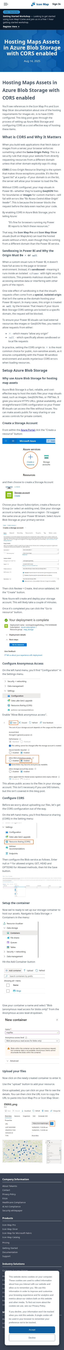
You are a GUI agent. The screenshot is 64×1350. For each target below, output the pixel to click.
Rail (4, 1300)
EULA (4, 1198)
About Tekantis (9, 1186)
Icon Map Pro (9, 1224)
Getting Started (10, 1248)
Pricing (5, 1242)
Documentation (10, 1252)
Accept (32, 1329)
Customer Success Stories (15, 1270)
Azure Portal (28, 430)
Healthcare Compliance (14, 1202)
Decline (32, 1338)
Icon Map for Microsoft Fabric (17, 1233)
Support (6, 1256)
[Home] (40, 4)
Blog (4, 1319)
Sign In (56, 4)
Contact (6, 1190)
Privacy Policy (9, 1194)
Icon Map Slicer (10, 1229)
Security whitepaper (12, 1210)
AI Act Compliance (11, 1206)
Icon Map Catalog (11, 1237)
